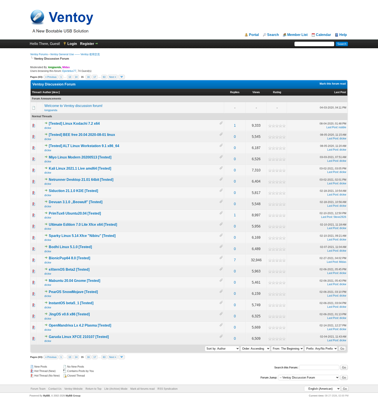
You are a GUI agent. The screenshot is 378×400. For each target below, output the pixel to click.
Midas (342, 261)
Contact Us (54, 388)
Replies (235, 92)
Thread (36, 92)
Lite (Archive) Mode (116, 388)
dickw (47, 128)
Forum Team (38, 388)
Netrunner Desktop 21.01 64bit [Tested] (81, 179)
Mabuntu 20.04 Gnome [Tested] (74, 281)
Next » (112, 77)
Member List (297, 35)
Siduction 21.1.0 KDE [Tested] (73, 191)
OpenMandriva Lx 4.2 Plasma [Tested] (80, 325)
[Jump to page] (121, 77)
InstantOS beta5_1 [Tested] (71, 303)
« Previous (51, 77)
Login (72, 44)
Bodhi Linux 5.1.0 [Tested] (70, 247)
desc (56, 92)
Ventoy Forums (39, 54)
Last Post (340, 92)
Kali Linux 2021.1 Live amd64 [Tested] (80, 168)
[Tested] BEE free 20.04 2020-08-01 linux (82, 135)
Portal (254, 35)
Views (256, 92)
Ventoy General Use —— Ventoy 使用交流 (75, 54)
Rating (277, 92)
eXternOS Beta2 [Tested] (69, 269)
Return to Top (94, 388)
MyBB (46, 395)
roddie (342, 127)
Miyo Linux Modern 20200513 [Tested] (80, 157)
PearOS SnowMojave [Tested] (73, 292)
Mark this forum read (333, 83)
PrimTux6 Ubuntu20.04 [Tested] (75, 213)
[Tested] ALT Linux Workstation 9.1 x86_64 (84, 146)
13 (69, 77)
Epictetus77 (69, 71)
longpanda (50, 110)
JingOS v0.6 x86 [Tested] (69, 314)
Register (87, 44)
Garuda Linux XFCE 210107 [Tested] (79, 337)
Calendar (323, 35)
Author (47, 92)
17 (94, 77)
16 (88, 77)
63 (104, 77)
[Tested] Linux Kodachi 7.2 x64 (74, 123)
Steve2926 (339, 217)
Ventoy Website (73, 388)
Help (343, 35)
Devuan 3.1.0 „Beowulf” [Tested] (75, 202)
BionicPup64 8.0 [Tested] (69, 258)
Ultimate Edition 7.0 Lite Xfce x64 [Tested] (83, 224)
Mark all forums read (142, 388)
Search (273, 35)
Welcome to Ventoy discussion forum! (73, 106)
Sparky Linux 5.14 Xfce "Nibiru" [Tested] (82, 236)
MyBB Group (73, 395)
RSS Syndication (168, 388)
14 (76, 77)
